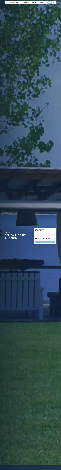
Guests (36, 232)
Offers (30, 2)
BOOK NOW (49, 2)
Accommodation (26, 2)
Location (36, 2)
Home (22, 2)
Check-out (46, 236)
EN (54, 2)
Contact (42, 2)
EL (53, 2)
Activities (39, 2)
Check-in (36, 236)
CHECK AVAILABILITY (45, 242)
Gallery (33, 2)
